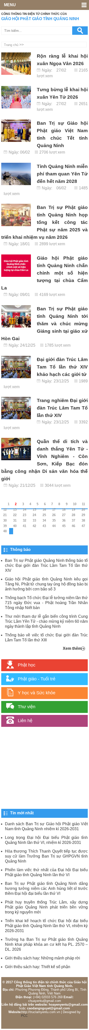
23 (24, 515)
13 (15, 509)
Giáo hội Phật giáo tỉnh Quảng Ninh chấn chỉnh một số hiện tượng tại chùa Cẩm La (44, 272)
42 (34, 526)
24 (34, 515)
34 (44, 520)
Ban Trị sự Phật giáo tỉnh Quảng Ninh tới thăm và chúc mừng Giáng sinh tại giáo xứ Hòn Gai (44, 323)
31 (15, 520)
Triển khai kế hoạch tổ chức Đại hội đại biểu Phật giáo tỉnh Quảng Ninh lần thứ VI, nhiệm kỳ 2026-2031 (46, 926)
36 (64, 520)
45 (64, 526)
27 (64, 515)
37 (73, 520)
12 (5, 509)
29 (83, 515)
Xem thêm (72, 648)
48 (5, 531)
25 (44, 515)
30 (5, 520)
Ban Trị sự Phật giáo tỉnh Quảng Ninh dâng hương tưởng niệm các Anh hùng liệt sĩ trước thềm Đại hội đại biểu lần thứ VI (46, 888)
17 (54, 509)
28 (73, 515)
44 (54, 526)
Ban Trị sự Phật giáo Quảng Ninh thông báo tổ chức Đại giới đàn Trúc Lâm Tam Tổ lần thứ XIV (46, 565)
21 (5, 515)
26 (54, 515)
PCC (24, 1016)
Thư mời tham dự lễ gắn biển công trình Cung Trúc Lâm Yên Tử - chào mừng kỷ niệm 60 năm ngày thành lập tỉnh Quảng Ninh (46, 621)
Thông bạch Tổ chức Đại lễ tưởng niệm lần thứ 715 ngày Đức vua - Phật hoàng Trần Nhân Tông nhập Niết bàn (46, 603)
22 (15, 515)
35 (54, 520)
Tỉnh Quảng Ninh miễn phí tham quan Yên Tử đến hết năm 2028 (62, 174)
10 (74, 504)
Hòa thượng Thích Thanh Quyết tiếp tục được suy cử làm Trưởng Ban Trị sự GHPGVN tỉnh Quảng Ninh (46, 856)
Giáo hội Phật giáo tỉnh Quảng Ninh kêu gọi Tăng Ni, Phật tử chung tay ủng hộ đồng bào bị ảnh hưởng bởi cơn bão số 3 (46, 584)
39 (5, 526)
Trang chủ (11, 45)
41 (24, 526)
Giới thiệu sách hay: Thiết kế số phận (37, 967)
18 (64, 509)
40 (15, 526)
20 (83, 509)
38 (83, 520)
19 (73, 509)
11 (83, 504)
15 (34, 509)
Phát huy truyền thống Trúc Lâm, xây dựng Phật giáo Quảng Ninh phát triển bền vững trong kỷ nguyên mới (46, 907)
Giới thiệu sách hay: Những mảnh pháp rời (42, 958)
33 (34, 520)
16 (44, 509)
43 (44, 526)
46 (73, 526)
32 (24, 520)
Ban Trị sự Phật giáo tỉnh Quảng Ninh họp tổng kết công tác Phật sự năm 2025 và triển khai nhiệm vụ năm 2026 (44, 222)
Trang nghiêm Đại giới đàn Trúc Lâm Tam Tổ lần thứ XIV (62, 408)
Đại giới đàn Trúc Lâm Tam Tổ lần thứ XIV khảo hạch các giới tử (62, 367)
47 (83, 526)
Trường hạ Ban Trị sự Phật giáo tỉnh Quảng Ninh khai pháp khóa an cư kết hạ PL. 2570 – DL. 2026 (46, 944)
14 (24, 509)
